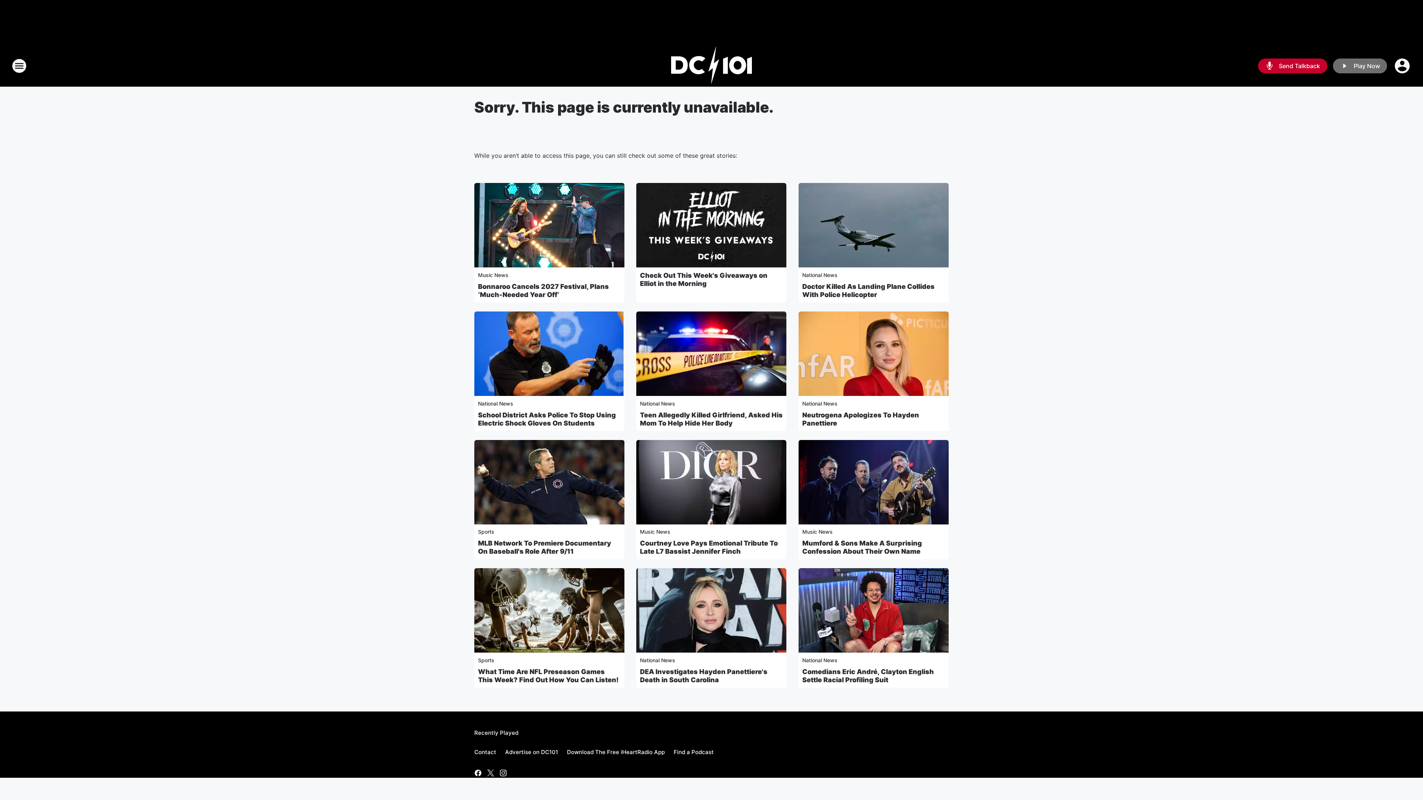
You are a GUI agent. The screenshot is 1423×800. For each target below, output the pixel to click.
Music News (493, 275)
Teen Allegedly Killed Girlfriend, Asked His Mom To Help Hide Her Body (711, 419)
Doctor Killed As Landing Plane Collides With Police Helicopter (868, 291)
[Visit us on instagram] (503, 773)
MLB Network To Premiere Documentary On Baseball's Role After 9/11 (544, 547)
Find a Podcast (694, 752)
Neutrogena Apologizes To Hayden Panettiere (860, 419)
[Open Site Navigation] (19, 66)
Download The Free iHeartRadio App (616, 752)
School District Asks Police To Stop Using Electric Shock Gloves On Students (547, 419)
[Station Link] (711, 66)
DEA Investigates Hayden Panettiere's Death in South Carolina (703, 676)
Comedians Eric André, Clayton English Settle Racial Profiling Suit (868, 676)
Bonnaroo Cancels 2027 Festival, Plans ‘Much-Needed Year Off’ (543, 291)
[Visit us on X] (490, 773)
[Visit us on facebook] (478, 773)
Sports (486, 532)
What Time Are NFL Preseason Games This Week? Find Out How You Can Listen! (548, 676)
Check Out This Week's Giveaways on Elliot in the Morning (703, 279)
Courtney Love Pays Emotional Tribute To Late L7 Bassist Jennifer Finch (709, 547)
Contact (485, 752)
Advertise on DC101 (531, 752)
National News (819, 275)
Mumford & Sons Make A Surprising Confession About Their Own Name (862, 547)
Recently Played (496, 732)
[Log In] (1403, 66)
